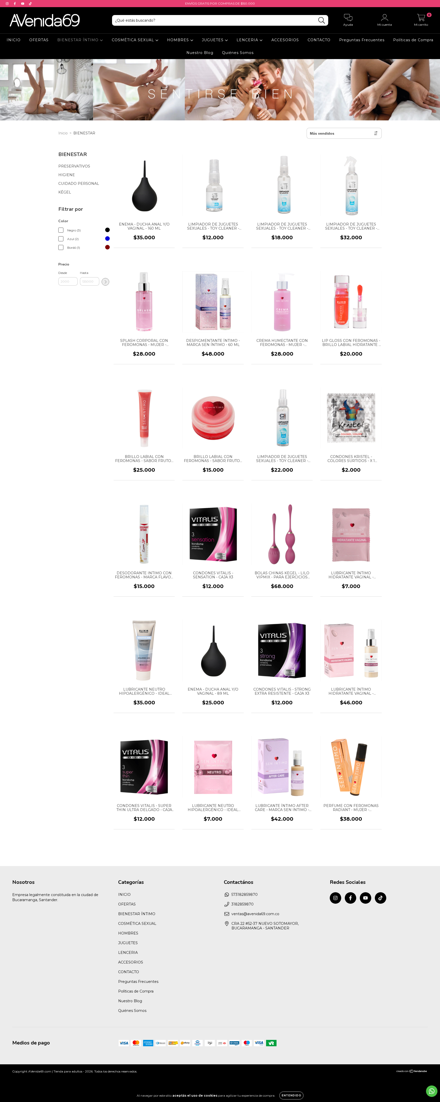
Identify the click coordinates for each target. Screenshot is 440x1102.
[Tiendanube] (412, 1072)
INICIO (14, 40)
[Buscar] (322, 20)
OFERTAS (39, 40)
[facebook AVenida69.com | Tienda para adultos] (15, 3)
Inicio (63, 133)
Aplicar (105, 282)
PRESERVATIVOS (74, 166)
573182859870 (244, 894)
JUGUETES (213, 40)
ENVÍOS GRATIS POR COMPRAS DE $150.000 (220, 3)
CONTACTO (319, 40)
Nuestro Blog (199, 52)
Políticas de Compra (413, 40)
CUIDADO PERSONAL (78, 183)
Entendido (291, 1095)
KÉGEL (64, 192)
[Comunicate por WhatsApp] (431, 1091)
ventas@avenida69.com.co (255, 914)
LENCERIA (248, 40)
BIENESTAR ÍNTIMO (78, 40)
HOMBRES (178, 40)
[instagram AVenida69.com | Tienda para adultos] (7, 3)
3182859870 (242, 904)
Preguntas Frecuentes (361, 40)
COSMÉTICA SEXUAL (133, 40)
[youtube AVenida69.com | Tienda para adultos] (23, 3)
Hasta (84, 273)
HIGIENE (66, 175)
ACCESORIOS (285, 40)
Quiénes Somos (238, 52)
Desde (62, 273)
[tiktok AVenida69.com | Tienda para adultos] (30, 3)
